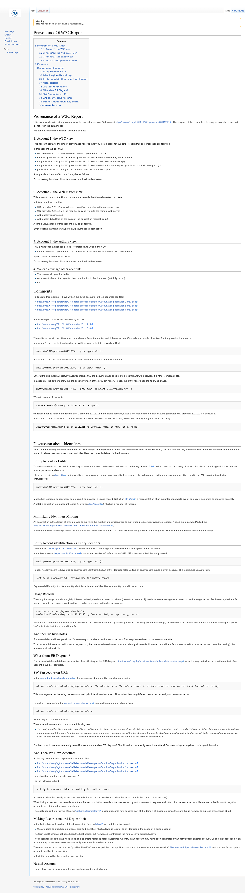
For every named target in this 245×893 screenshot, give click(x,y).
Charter (7, 35)
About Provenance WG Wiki (57, 887)
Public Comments (12, 44)
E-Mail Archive (11, 41)
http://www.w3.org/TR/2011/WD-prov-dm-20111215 (142, 122)
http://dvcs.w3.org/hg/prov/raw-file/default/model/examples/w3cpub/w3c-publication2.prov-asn (86, 305)
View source (238, 10)
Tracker (7, 38)
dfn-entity (59, 475)
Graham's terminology (87, 811)
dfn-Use (129, 499)
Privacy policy (38, 887)
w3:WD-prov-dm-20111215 (62, 548)
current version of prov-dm (78, 703)
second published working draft (56, 678)
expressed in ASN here (66, 553)
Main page (9, 31)
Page (33, 10)
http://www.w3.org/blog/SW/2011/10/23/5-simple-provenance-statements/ (72, 525)
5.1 (150, 466)
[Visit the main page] (14, 13)
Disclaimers (75, 887)
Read (227, 10)
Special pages (13, 52)
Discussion (43, 10)
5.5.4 (98, 824)
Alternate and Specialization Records (189, 847)
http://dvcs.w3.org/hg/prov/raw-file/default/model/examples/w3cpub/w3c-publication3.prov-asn (86, 309)
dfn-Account (94, 504)
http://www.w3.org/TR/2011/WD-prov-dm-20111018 (64, 328)
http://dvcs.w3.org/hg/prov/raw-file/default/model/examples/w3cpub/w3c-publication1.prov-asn (86, 301)
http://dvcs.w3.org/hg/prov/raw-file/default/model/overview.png (149, 661)
